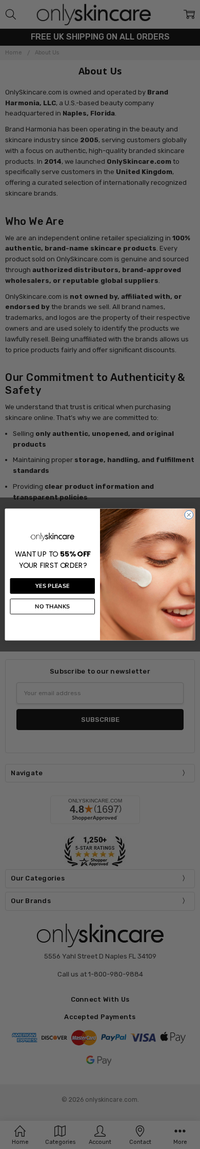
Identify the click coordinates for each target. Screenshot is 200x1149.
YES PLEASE (52, 586)
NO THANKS (52, 606)
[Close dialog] (189, 514)
